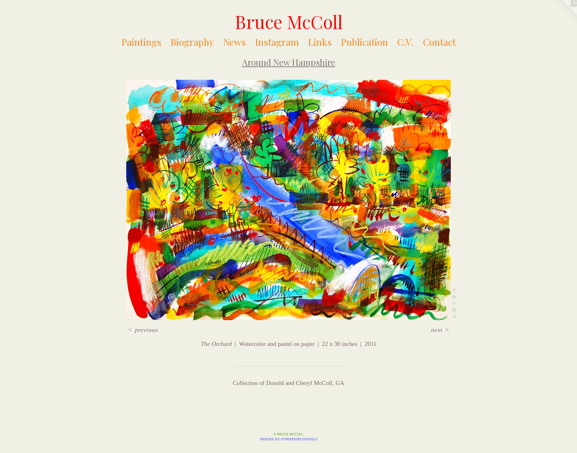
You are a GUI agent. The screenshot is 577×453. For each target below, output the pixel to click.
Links (320, 42)
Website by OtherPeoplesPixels (289, 439)
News (234, 42)
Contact (439, 42)
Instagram (277, 42)
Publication (364, 42)
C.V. (405, 42)
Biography (192, 42)
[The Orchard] (288, 200)
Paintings (141, 42)
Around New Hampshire (288, 62)
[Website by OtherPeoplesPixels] (563, 13)
